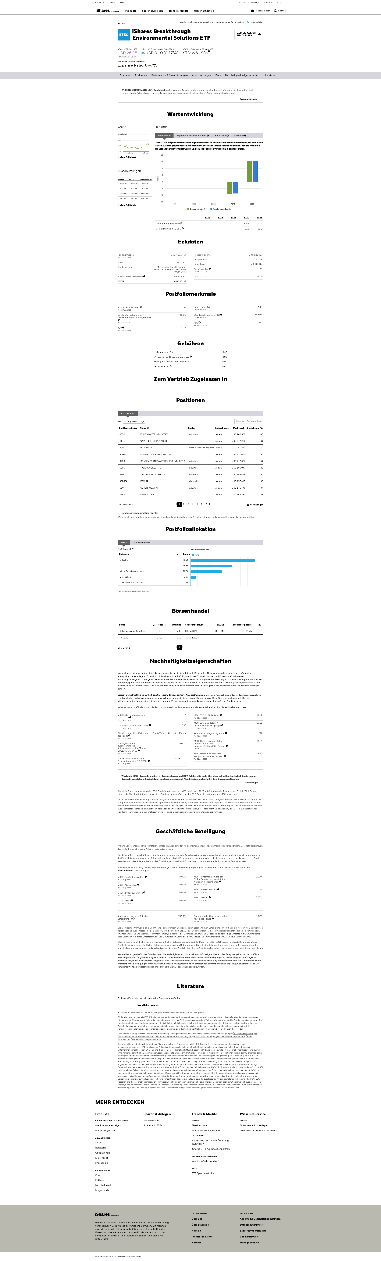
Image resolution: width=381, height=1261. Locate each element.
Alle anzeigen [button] (256, 505)
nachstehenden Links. (235, 707)
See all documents (148, 1005)
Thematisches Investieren (206, 1130)
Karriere (196, 1243)
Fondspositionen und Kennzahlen (140, 513)
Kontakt (196, 1231)
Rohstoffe (100, 1148)
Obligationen (102, 1153)
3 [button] (188, 504)
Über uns (197, 1219)
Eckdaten (125, 75)
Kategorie (124, 554)
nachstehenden (125, 871)
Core (97, 1175)
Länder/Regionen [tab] (141, 542)
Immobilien (101, 1163)
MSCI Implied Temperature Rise (146, 1040)
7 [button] (206, 504)
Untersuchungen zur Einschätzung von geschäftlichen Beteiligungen (187, 1037)
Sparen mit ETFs (152, 1125)
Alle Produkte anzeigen (108, 1125)
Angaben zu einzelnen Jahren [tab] (191, 136)
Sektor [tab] (124, 542)
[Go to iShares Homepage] (107, 10)
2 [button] (184, 504)
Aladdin (123, 2)
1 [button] (179, 504)
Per (119, 421)
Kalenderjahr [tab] (164, 136)
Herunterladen (256, 22)
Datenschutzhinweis (252, 1225)
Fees (218, 75)
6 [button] (201, 504)
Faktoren (100, 1180)
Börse (122, 625)
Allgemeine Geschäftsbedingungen (260, 1219)
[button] (275, 10)
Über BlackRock (201, 1225)
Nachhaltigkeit (103, 1185)
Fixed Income (199, 1125)
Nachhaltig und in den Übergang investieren (210, 1142)
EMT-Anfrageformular (253, 1231)
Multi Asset (101, 1158)
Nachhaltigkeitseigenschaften (242, 75)
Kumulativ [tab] (239, 136)
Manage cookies (249, 1243)
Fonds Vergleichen (105, 1130)
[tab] (135, 143)
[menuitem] (130, 11)
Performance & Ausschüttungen (169, 75)
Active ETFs (198, 1135)
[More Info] (209, 51)
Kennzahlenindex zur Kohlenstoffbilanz (136, 1037)
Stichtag (121, 179)
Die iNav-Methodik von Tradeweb (258, 1130)
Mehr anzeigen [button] (250, 783)
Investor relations (202, 1237)
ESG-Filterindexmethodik (232, 1037)
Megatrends (102, 1190)
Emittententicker (128, 428)
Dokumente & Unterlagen (254, 1125)
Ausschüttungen (201, 75)
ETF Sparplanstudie (203, 1173)
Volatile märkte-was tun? (205, 1161)
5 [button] (197, 504)
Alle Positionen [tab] (128, 414)
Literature (269, 75)
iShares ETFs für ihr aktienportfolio (211, 1149)
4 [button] (192, 504)
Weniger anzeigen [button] (249, 99)
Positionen (141, 75)
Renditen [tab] (161, 126)
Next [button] (209, 504)
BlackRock (99, 2)
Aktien (98, 1143)
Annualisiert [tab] (220, 136)
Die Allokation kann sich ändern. (133, 592)
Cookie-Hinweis (249, 1237)
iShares (111, 2)
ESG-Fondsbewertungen (245, 1034)
